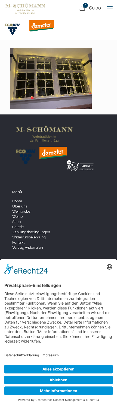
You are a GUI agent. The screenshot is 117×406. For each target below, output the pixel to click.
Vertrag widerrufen (27, 247)
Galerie (18, 227)
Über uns (19, 206)
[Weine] (25, 8)
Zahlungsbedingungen (31, 232)
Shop (16, 222)
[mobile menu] (109, 8)
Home (17, 201)
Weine (17, 217)
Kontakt (18, 242)
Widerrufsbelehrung (29, 237)
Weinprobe (21, 211)
